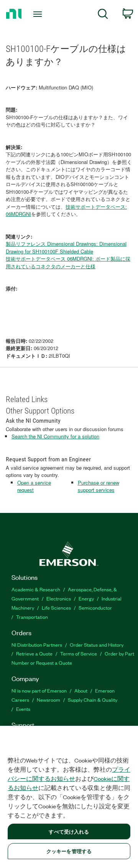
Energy (86, 598)
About (80, 690)
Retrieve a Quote (34, 653)
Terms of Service (78, 653)
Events (23, 708)
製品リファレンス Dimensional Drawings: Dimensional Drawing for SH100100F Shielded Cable (66, 247)
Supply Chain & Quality (92, 699)
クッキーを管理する (69, 851)
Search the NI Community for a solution (55, 436)
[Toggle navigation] (38, 14)
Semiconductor (95, 607)
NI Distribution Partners (37, 644)
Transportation (32, 616)
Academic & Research (36, 589)
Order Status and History (96, 644)
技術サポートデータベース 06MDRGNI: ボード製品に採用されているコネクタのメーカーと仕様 (68, 262)
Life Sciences (56, 607)
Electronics (58, 598)
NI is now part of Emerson (39, 690)
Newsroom (48, 699)
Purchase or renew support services (98, 486)
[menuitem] (103, 15)
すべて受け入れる (69, 831)
